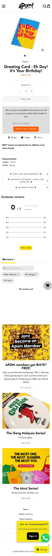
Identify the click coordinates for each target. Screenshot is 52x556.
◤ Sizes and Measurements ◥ (26, 174)
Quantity (26, 85)
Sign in (33, 536)
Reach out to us (26, 514)
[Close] (47, 524)
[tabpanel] (26, 292)
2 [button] (27, 56)
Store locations (25, 519)
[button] (26, 217)
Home (25, 61)
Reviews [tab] (8, 259)
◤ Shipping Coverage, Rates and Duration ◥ (26, 180)
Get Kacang (26, 388)
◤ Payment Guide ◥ (26, 187)
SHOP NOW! (26, 443)
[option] (26, 33)
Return (26, 509)
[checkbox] (8, 280)
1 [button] (25, 56)
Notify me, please (26, 129)
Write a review (26, 248)
